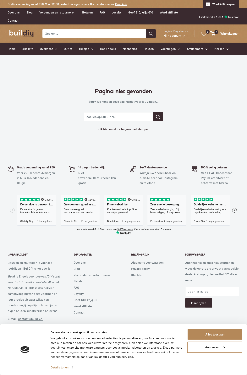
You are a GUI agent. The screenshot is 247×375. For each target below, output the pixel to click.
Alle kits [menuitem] (27, 48)
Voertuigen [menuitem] (168, 48)
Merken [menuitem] (219, 48)
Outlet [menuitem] (68, 48)
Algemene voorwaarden (147, 262)
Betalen (79, 281)
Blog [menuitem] (29, 12)
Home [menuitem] (12, 48)
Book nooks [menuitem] (108, 48)
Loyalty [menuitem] (117, 12)
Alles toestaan (214, 334)
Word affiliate (83, 306)
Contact (79, 312)
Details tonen (60, 367)
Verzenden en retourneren (92, 275)
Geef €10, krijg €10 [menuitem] (140, 12)
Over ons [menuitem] (14, 12)
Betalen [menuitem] (87, 12)
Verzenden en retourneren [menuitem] (57, 12)
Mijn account (172, 35)
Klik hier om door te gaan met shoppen (124, 129)
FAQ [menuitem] (102, 12)
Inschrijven (198, 303)
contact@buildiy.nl (30, 318)
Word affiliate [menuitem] (169, 12)
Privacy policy (140, 268)
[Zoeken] (151, 33)
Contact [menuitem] (13, 20)
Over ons (80, 262)
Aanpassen (212, 347)
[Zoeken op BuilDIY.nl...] (158, 116)
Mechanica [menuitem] (130, 48)
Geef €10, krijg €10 (86, 300)
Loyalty (79, 293)
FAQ (76, 287)
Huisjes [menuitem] (84, 48)
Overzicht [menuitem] (46, 48)
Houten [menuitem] (149, 48)
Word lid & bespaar (224, 4)
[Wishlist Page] (204, 33)
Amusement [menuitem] (195, 48)
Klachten (137, 275)
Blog (77, 268)
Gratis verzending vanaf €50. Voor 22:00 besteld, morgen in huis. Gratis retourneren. (67, 4)
